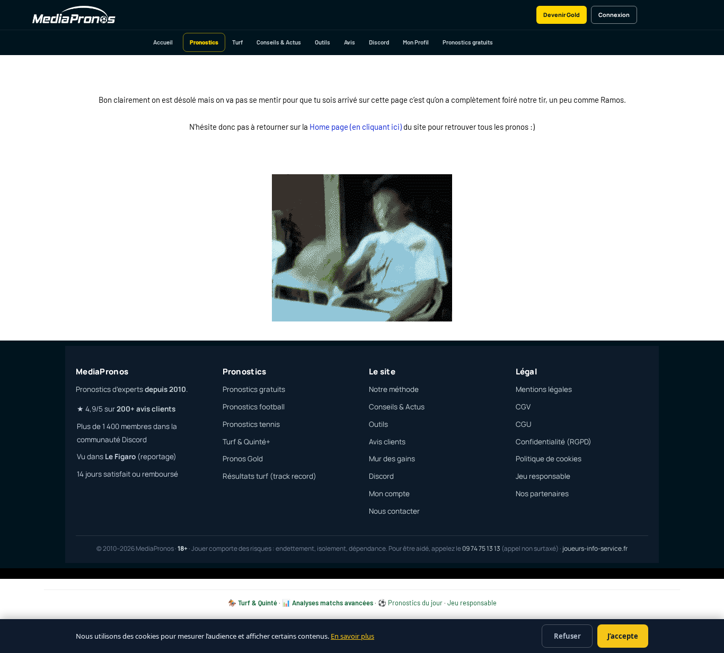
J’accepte (622, 636)
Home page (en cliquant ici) (356, 126)
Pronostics (204, 42)
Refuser (567, 636)
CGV (523, 407)
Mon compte (389, 493)
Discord (379, 42)
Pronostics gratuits (468, 42)
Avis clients (387, 441)
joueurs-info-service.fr (595, 548)
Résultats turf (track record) (269, 476)
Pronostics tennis (251, 424)
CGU (523, 424)
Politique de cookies (548, 458)
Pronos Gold (243, 458)
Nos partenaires (542, 493)
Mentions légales (544, 389)
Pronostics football (254, 407)
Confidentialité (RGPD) (553, 441)
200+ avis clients (146, 409)
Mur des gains (392, 458)
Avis (349, 42)
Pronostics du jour (415, 602)
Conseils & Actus (279, 42)
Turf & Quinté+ (246, 441)
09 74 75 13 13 (481, 548)
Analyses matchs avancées (332, 602)
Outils (322, 42)
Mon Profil (416, 42)
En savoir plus (352, 636)
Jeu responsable (543, 476)
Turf (237, 42)
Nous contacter (394, 511)
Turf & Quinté (257, 602)
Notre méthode (394, 389)
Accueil (163, 42)
